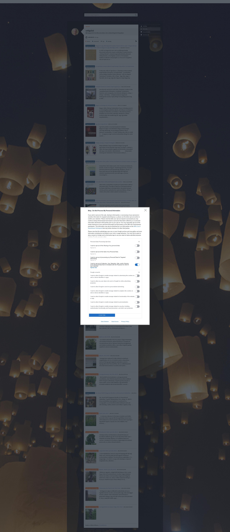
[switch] (137, 245)
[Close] (146, 210)
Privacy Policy (125, 321)
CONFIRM (102, 315)
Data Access (115, 321)
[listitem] (115, 242)
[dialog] (115, 266)
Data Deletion (105, 321)
